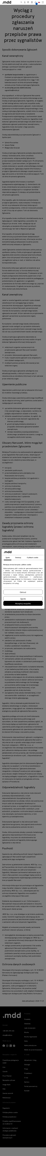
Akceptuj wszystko (23, 603)
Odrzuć (23, 592)
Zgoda (23, 598)
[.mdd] (6, 2)
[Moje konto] (25, 2)
